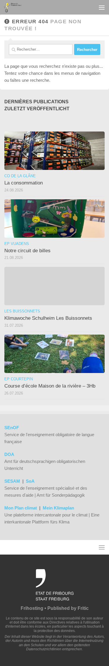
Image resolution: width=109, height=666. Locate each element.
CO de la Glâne (20, 176)
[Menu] (101, 7)
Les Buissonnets (22, 311)
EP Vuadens (16, 243)
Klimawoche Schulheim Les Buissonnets (48, 318)
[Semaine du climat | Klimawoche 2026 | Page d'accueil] (15, 7)
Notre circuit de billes (27, 250)
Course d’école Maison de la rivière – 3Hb (49, 386)
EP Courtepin (18, 379)
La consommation (23, 183)
